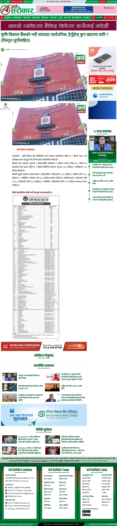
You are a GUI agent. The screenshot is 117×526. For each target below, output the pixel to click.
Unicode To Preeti (92, 1)
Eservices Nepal (112, 524)
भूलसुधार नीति (106, 487)
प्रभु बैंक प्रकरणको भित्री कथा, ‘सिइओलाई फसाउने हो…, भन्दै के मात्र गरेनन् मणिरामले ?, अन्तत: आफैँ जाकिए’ (72, 450)
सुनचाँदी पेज (85, 492)
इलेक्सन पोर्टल (86, 481)
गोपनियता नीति (106, 481)
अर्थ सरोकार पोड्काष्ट (54, 1)
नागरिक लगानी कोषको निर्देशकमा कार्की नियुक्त (28, 376)
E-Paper (29, 1)
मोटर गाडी (67, 17)
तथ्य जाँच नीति (106, 484)
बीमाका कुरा (44, 17)
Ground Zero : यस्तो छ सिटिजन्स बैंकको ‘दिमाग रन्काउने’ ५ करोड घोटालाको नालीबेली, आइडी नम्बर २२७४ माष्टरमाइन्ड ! (29, 439)
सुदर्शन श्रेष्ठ (47, 485)
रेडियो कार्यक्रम (67, 1)
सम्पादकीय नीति (106, 478)
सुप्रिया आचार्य (48, 492)
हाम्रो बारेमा (105, 496)
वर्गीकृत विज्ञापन (86, 505)
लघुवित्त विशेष (36, 17)
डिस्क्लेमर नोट (106, 502)
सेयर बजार (53, 17)
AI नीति (104, 492)
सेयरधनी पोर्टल (86, 478)
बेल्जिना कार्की (63, 479)
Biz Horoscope (112, 1)
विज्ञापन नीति (105, 489)
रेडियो (100, 17)
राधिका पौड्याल (63, 508)
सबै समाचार (8, 17)
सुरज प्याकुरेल (48, 479)
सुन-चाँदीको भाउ (77, 17)
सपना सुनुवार (47, 508)
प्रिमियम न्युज (85, 499)
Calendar (102, 1)
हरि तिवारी (62, 492)
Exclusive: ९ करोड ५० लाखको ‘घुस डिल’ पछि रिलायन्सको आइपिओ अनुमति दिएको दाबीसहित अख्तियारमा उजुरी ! (30, 450)
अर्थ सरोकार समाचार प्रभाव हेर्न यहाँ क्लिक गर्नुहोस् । (94, 461)
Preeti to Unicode (16, 1)
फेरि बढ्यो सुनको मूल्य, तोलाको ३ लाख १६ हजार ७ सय (30, 387)
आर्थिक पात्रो (85, 502)
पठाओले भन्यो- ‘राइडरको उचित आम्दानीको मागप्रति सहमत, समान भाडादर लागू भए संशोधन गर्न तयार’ (72, 377)
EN (93, 17)
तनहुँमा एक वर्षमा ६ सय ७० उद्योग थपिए (71, 387)
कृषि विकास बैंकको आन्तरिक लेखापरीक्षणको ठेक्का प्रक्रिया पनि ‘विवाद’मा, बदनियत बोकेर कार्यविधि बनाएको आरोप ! (72, 439)
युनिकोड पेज (85, 487)
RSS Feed (105, 505)
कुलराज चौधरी (63, 495)
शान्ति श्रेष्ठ (46, 501)
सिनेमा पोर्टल (85, 484)
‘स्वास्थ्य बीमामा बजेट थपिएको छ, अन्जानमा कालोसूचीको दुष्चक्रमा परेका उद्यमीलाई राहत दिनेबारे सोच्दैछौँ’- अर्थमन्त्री (73, 398)
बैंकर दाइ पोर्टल (86, 489)
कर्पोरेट (60, 17)
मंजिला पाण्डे (47, 495)
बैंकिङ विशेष (26, 17)
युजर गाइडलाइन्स (107, 499)
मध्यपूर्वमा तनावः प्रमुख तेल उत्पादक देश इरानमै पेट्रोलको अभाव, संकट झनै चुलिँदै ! (30, 398)
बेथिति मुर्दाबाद (17, 17)
